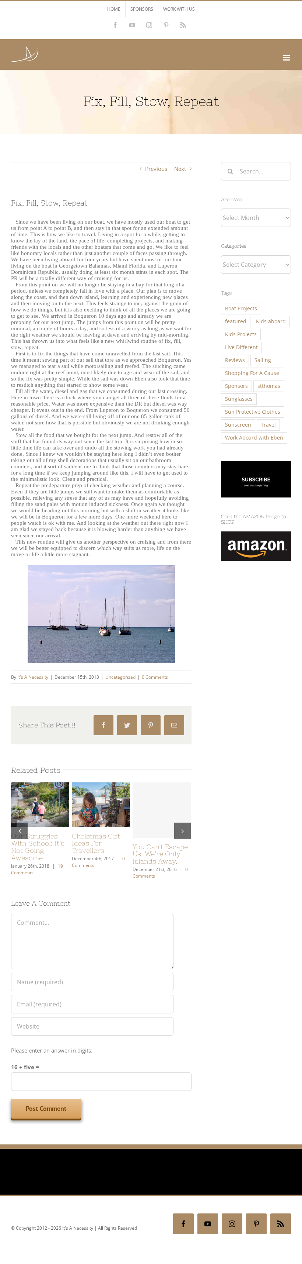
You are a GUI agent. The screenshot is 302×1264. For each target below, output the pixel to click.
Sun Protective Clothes (252, 412)
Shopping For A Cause (252, 373)
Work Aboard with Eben (254, 437)
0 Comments (155, 677)
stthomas (268, 386)
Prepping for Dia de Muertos (37, 839)
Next (180, 168)
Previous (156, 168)
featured (235, 321)
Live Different (241, 347)
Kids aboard (271, 321)
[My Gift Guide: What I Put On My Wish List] (162, 803)
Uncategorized (120, 677)
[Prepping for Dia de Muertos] (40, 803)
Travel (268, 424)
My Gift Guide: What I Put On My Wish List (162, 843)
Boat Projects (241, 308)
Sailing (262, 360)
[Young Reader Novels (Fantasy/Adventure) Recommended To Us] (101, 803)
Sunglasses (239, 399)
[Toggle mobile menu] (287, 58)
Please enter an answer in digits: (51, 1054)
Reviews (235, 360)
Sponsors (236, 386)
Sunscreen (238, 424)
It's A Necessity (32, 677)
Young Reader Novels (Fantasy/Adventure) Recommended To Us (105, 850)
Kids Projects (241, 334)
